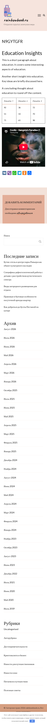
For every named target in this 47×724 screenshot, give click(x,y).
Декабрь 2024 (10, 460)
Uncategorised (11, 629)
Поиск (7, 235)
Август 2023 (10, 556)
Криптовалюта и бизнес (15, 655)
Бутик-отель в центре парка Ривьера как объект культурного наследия (23, 264)
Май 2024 (8, 495)
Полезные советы (12, 690)
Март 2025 (9, 434)
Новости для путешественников (19, 664)
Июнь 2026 (9, 346)
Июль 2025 (9, 398)
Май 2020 (8, 599)
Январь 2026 (10, 381)
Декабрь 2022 (10, 573)
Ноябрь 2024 (10, 468)
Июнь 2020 (9, 591)
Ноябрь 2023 (10, 538)
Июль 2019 (9, 608)
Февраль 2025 (10, 442)
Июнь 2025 (9, 407)
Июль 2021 (9, 582)
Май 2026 (8, 355)
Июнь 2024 (9, 486)
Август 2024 (10, 477)
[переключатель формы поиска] (43, 15)
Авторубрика (10, 638)
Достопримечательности (15, 646)
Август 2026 (10, 329)
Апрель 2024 (10, 503)
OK (32, 721)
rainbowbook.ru (16, 20)
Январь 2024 (10, 530)
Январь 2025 (10, 451)
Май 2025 (8, 416)
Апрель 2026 (10, 364)
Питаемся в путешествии (16, 681)
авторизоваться (24, 213)
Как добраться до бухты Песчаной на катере (21, 308)
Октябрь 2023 (10, 547)
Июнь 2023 (9, 565)
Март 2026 (9, 372)
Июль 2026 (9, 337)
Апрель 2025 (10, 425)
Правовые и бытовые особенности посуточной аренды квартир (20, 298)
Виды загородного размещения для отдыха (20, 288)
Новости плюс (10, 672)
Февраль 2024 (10, 521)
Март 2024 (9, 512)
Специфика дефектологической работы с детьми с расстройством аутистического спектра (23, 276)
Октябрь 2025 (10, 390)
